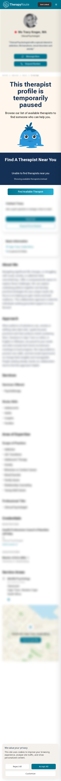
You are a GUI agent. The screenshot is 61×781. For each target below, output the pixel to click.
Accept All (43, 766)
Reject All (17, 766)
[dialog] (30, 761)
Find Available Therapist (30, 191)
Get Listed (44, 5)
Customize (30, 773)
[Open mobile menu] (56, 4)
